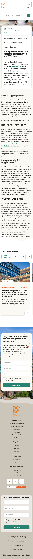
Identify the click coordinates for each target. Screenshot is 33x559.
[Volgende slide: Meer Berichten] (29, 256)
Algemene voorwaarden (16, 541)
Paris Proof (16, 144)
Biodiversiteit (16, 435)
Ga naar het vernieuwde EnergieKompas (15, 120)
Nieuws (10, 28)
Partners (16, 451)
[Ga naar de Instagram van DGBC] (15, 481)
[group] (26, 256)
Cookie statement (16, 549)
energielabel (16, 66)
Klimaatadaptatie (16, 426)
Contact (16, 462)
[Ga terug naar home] (7, 5)
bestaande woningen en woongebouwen (15, 236)
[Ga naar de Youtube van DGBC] (21, 481)
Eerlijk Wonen (16, 476)
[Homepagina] (5, 28)
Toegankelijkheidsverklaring (16, 537)
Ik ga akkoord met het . (13, 379)
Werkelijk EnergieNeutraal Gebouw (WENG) (16, 146)
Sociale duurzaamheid (16, 424)
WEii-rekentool (9, 203)
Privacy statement (16, 545)
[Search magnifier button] (28, 15)
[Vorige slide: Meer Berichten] (23, 256)
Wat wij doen (16, 457)
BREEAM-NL (17, 438)
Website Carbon (20, 487)
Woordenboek (16, 454)
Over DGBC (17, 460)
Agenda (16, 448)
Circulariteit (16, 429)
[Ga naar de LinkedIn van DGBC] (9, 481)
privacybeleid (10, 381)
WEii (16, 473)
